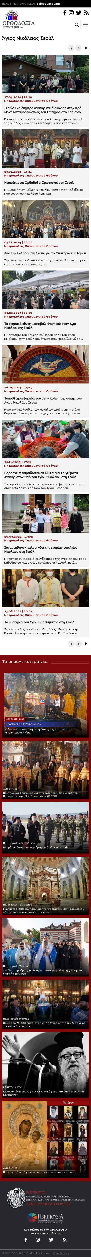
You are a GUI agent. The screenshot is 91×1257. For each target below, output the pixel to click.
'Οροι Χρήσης (61, 1253)
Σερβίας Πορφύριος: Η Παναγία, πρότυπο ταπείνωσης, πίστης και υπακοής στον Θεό (43, 972)
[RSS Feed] (86, 13)
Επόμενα (86, 48)
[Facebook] (64, 13)
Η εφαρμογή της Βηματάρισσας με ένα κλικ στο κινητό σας (39, 1172)
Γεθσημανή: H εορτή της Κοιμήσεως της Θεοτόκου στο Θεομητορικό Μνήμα (38, 731)
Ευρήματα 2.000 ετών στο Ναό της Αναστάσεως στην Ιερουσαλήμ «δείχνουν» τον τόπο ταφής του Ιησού (43, 910)
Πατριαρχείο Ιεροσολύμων (24, 724)
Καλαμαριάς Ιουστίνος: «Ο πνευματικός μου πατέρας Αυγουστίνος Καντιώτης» (43, 1093)
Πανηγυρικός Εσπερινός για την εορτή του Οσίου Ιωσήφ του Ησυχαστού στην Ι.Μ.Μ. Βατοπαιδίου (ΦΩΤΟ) (40, 794)
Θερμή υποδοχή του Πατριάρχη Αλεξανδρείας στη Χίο (36, 847)
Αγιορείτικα (10, 788)
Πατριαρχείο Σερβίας (16, 966)
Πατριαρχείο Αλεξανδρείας (19, 843)
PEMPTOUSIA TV (12, 1087)
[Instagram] (71, 13)
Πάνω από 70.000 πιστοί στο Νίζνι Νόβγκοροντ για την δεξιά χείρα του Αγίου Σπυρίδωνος (44, 1024)
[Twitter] (78, 13)
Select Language (49, 3)
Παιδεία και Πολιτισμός (17, 904)
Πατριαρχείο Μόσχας (16, 1018)
